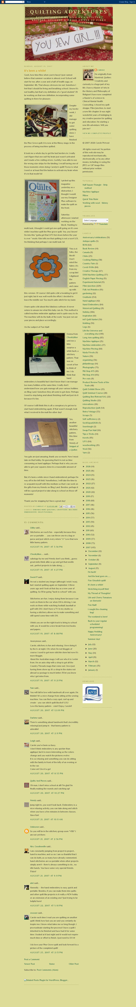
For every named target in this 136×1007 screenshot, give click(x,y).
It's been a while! (95, 585)
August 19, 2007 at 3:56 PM (46, 547)
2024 (88, 475)
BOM (85, 245)
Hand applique (89, 301)
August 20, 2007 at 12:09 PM (47, 710)
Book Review (89, 248)
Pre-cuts (87, 378)
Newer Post (29, 964)
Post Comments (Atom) (47, 970)
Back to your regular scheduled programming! (97, 624)
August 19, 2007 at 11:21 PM (46, 680)
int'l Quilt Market (90, 319)
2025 (88, 471)
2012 (88, 526)
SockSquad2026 (90, 423)
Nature (86, 356)
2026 (88, 466)
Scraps (86, 415)
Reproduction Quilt (91, 408)
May (90, 653)
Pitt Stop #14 (88, 375)
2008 (88, 543)
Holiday (86, 312)
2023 (88, 479)
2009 (88, 539)
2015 (88, 513)
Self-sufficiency (90, 419)
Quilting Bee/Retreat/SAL (94, 397)
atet (32, 883)
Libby (32, 528)
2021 (88, 488)
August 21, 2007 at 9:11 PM (46, 876)
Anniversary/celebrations (94, 237)
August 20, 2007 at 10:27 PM (47, 793)
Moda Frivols (89, 352)
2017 (88, 505)
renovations (88, 404)
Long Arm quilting (91, 337)
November (93, 555)
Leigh (32, 741)
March (91, 661)
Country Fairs (89, 263)
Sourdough (88, 426)
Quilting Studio (90, 400)
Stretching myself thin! (98, 589)
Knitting (86, 323)
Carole (101, 70)
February (92, 666)
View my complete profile (97, 133)
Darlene (33, 718)
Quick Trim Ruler (90, 199)
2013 (88, 522)
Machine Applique (91, 192)
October (92, 560)
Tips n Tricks (88, 434)
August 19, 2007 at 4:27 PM (46, 570)
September (93, 564)
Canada (86, 252)
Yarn (85, 452)
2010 (88, 535)
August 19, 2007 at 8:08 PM (46, 633)
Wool (85, 449)
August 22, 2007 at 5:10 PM (46, 905)
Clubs (85, 256)
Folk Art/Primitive (91, 289)
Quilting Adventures (69, 12)
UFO (85, 441)
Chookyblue (72, 337)
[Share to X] (69, 506)
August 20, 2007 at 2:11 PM (46, 733)
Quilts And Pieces (38, 781)
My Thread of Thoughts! (99, 593)
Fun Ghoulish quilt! (97, 580)
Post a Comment (31, 959)
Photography (88, 367)
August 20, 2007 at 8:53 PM (46, 773)
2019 (88, 496)
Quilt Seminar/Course (93, 393)
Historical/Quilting (91, 308)
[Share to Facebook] (71, 506)
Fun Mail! (92, 605)
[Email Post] (60, 506)
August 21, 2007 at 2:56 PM (46, 839)
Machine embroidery (92, 345)
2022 (88, 483)
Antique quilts (89, 241)
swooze (33, 913)
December (93, 551)
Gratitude (62, 510)
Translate (103, 224)
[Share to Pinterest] (74, 506)
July (90, 644)
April (90, 657)
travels (86, 438)
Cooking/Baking (90, 260)
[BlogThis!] (66, 506)
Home (52, 964)
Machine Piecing (90, 349)
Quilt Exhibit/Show (91, 389)
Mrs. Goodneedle (38, 846)
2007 (88, 547)
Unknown (34, 827)
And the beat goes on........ (99, 576)
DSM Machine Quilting (44, 510)
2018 (88, 500)
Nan (32, 688)
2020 (88, 492)
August (91, 568)
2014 (88, 517)
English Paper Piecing (93, 278)
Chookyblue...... (37, 554)
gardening (87, 293)
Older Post (74, 964)
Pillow (85, 195)
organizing (88, 360)
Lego (85, 327)
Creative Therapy (90, 271)
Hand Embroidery (91, 304)
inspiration (87, 316)
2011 (88, 530)
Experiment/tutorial (92, 282)
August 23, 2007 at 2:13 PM (46, 952)
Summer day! (94, 639)
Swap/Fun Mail (45, 512)
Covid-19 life (88, 267)
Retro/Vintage (89, 411)
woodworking (89, 445)
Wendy (33, 800)
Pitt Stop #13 (88, 371)
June (90, 649)
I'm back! (92, 572)
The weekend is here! (97, 617)
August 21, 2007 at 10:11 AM (46, 819)
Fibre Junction (89, 286)
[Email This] (64, 506)
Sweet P (33, 577)
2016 (88, 509)
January (92, 670)
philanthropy (88, 364)
